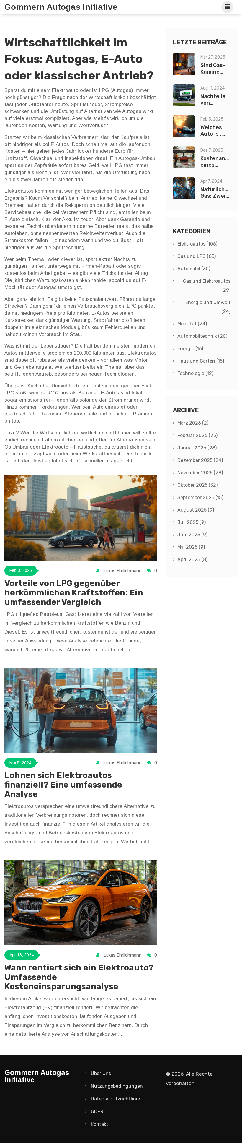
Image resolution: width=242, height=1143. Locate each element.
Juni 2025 (192, 535)
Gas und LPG (196, 256)
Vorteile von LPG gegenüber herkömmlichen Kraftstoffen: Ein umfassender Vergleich (73, 592)
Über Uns (101, 1073)
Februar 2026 (197, 435)
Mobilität (192, 324)
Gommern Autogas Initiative (60, 7)
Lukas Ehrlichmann (123, 570)
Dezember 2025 (200, 460)
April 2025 (192, 559)
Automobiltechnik (202, 336)
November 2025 (200, 472)
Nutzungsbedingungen (117, 1086)
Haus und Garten (200, 361)
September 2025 (200, 497)
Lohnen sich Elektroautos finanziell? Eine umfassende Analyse (63, 784)
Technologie (195, 373)
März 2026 (192, 423)
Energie (190, 348)
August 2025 (195, 510)
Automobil (193, 269)
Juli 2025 (191, 522)
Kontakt (99, 1124)
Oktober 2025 (197, 485)
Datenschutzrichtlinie (115, 1099)
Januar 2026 (197, 448)
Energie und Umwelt (207, 307)
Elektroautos (197, 244)
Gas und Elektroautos (206, 285)
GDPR (97, 1111)
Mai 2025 (191, 547)
